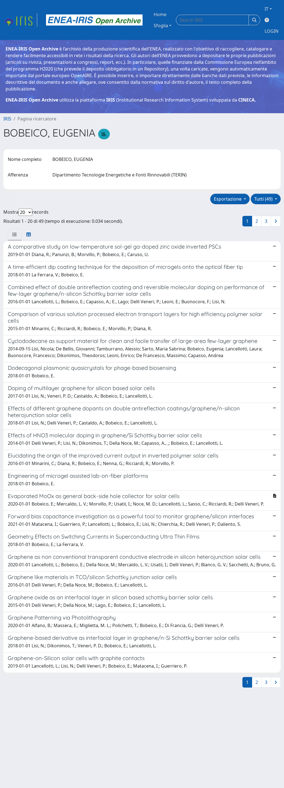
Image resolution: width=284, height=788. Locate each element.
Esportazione (228, 199)
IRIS (7, 119)
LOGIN (271, 31)
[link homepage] (20, 20)
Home (160, 14)
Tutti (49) (264, 199)
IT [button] (266, 9)
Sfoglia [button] (161, 25)
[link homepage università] (94, 20)
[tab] (15, 234)
